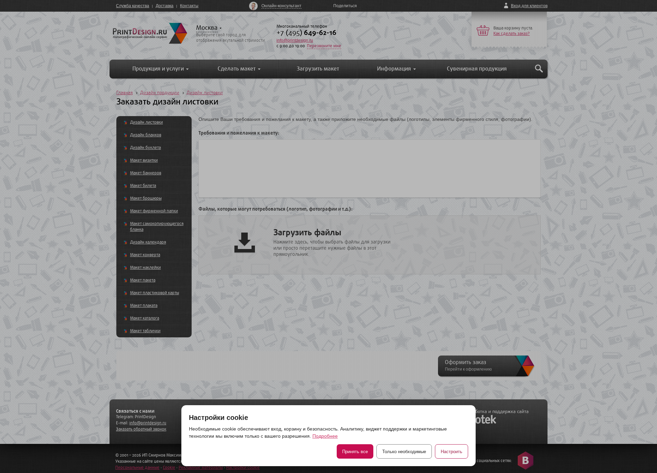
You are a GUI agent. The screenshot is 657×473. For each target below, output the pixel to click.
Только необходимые (404, 451)
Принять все (355, 451)
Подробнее (325, 436)
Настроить (451, 451)
